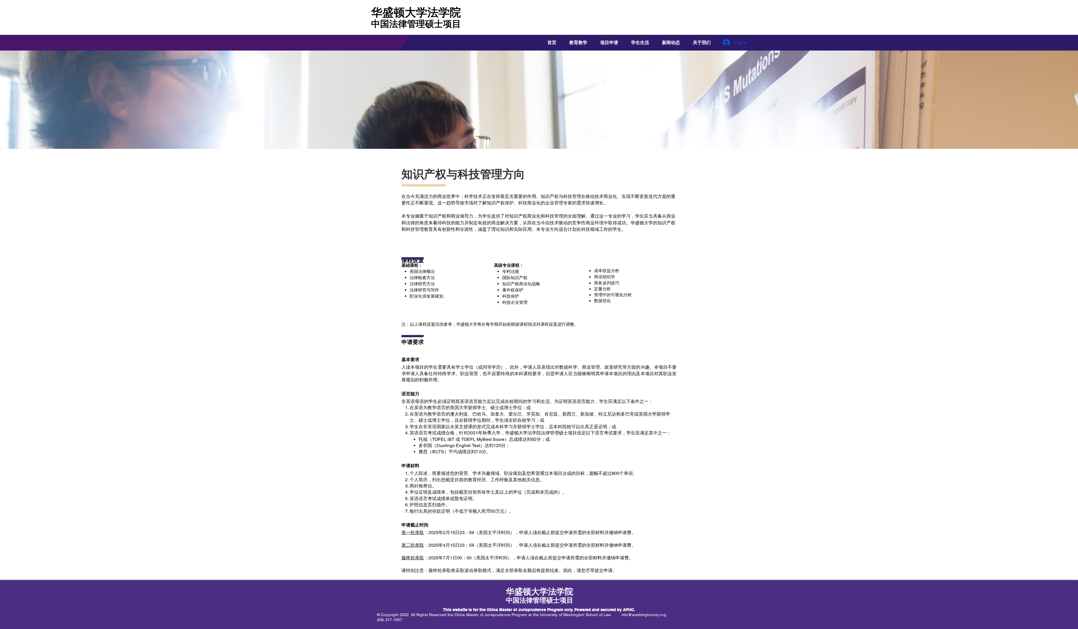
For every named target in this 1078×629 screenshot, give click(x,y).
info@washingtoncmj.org (644, 614)
